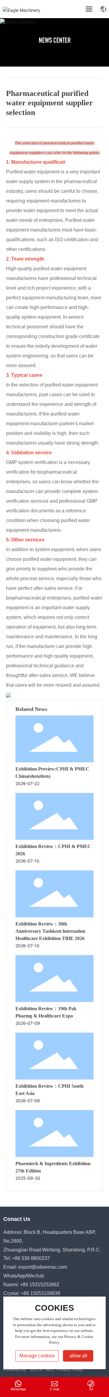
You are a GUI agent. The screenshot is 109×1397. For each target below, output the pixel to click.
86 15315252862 (41, 1284)
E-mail (54, 1389)
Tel (91, 1389)
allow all (78, 1355)
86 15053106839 (42, 1293)
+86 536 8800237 (31, 1258)
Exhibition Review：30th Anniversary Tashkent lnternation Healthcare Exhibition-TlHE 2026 (50, 931)
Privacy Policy (69, 1369)
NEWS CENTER (55, 41)
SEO (49, 1369)
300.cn (36, 1369)
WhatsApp (18, 1389)
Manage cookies (37, 1355)
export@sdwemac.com (42, 1267)
